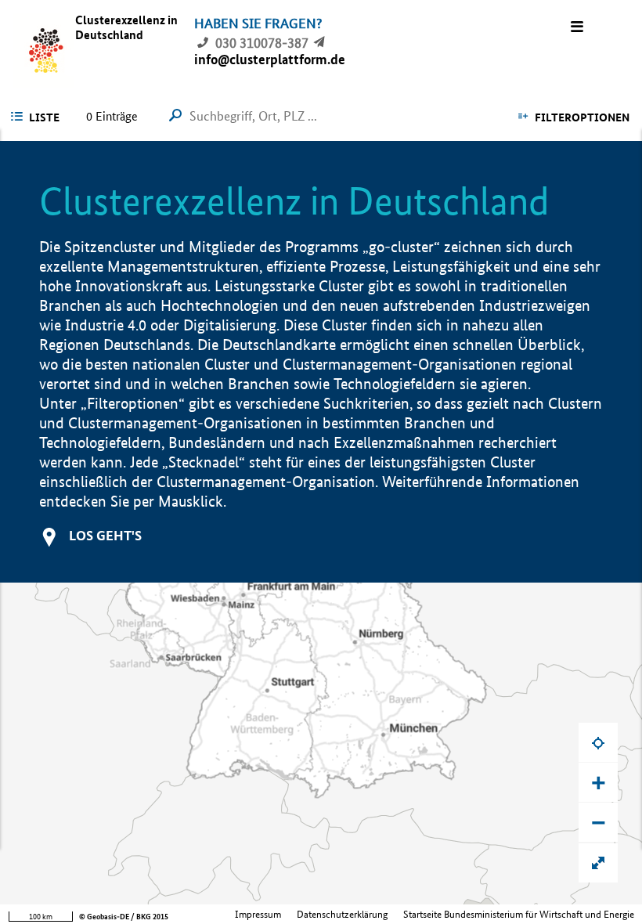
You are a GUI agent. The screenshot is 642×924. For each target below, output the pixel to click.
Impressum (258, 914)
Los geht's (105, 535)
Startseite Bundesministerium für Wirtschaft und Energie (518, 914)
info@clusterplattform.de (269, 59)
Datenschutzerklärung (342, 914)
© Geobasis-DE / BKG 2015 (123, 916)
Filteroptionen (582, 117)
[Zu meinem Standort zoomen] (598, 742)
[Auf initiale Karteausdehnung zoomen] (598, 862)
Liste (44, 117)
